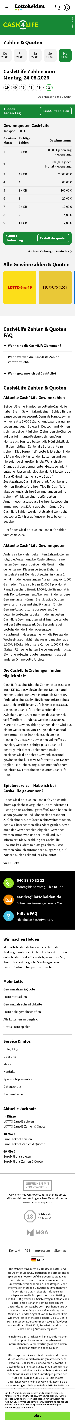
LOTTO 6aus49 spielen (18, 1121)
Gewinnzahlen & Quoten (20, 989)
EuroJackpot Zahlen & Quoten (24, 1144)
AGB (27, 1250)
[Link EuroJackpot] (55, 287)
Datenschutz (12, 1087)
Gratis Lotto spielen (16, 1027)
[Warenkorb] (57, 7)
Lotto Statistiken (15, 997)
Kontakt (9, 1072)
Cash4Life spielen (55, 111)
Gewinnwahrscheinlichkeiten (23, 1004)
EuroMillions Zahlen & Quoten (23, 1161)
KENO (15, 690)
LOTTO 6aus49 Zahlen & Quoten (25, 1126)
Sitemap (60, 1250)
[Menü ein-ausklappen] (7, 7)
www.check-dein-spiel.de (37, 1202)
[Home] (30, 7)
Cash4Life (60, 406)
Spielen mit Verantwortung (37, 1186)
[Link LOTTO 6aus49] (19, 287)
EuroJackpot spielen (17, 1139)
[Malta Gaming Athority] (37, 1232)
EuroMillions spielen (17, 1156)
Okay (37, 1416)
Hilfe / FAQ (10, 1049)
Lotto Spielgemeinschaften (22, 1012)
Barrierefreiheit (14, 1094)
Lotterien (48, 456)
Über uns (9, 1056)
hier (26, 1291)
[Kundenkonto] (67, 7)
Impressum (42, 1250)
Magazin (9, 1064)
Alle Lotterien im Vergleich (21, 1019)
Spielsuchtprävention (18, 1079)
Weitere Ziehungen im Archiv (48, 251)
